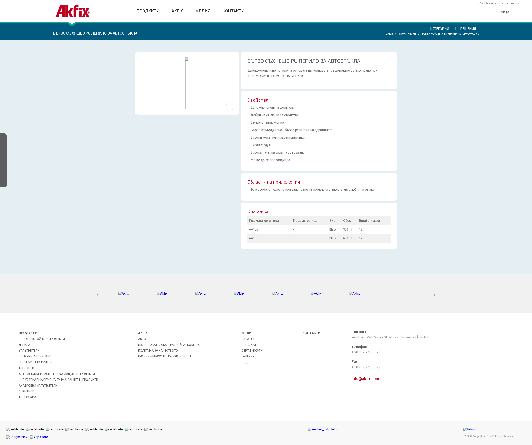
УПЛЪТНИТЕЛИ (29, 350)
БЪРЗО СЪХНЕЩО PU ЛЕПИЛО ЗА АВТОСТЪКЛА (450, 34)
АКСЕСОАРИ (27, 397)
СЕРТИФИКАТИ (252, 350)
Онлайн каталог (488, 3)
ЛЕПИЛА (24, 344)
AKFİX (177, 11)
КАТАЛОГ (248, 339)
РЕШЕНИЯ (468, 29)
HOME (389, 34)
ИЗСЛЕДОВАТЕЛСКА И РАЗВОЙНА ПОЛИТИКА (170, 344)
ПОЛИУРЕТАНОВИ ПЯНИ (35, 356)
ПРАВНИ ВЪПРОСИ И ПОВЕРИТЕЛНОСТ (164, 356)
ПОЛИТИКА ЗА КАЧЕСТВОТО (158, 350)
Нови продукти (510, 3)
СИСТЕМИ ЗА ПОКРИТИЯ (35, 362)
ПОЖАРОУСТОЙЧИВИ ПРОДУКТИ (42, 339)
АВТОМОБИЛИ (407, 34)
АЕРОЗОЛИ (26, 368)
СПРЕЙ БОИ (26, 391)
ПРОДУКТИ (148, 11)
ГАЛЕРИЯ (248, 356)
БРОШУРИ (249, 344)
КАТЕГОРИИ (440, 29)
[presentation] (98, 294)
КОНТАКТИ (233, 11)
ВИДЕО (247, 362)
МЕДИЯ (203, 11)
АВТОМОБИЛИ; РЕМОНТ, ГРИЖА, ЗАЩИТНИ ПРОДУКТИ (57, 374)
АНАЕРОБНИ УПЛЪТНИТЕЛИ (38, 385)
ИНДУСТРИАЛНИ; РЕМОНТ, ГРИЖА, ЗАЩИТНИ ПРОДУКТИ (58, 379)
